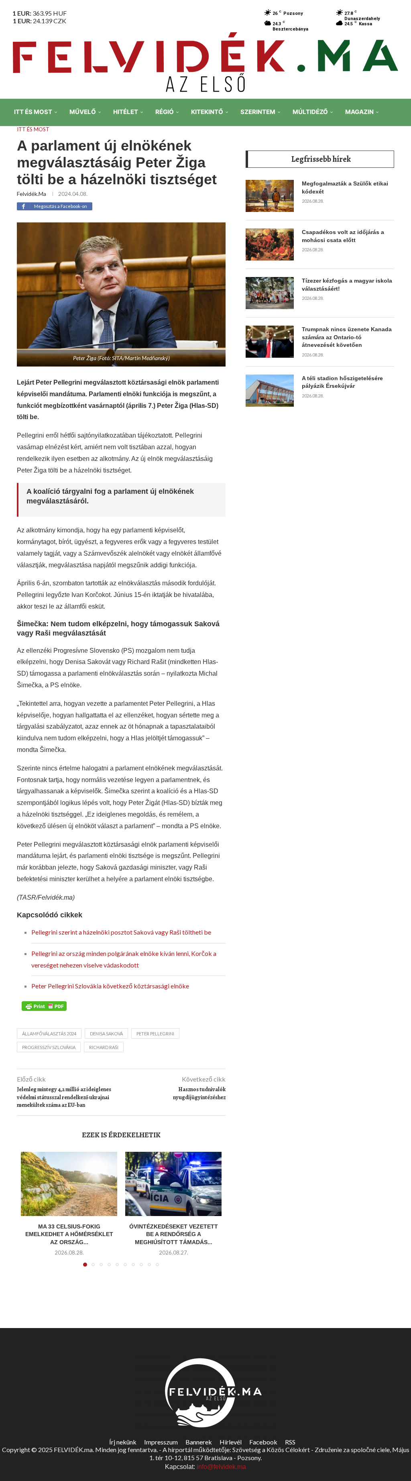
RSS (290, 1442)
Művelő (82, 112)
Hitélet (125, 112)
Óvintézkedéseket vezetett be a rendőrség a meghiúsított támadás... (173, 1234)
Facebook (263, 1442)
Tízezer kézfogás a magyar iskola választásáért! (347, 284)
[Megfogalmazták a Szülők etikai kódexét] (270, 196)
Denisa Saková (106, 1033)
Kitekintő (207, 112)
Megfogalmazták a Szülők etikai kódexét (345, 187)
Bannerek (198, 1442)
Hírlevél (231, 1442)
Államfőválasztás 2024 (49, 1033)
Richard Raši (103, 1047)
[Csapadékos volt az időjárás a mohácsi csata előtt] (270, 244)
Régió (164, 112)
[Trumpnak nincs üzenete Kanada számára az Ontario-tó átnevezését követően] (270, 342)
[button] (32, 1214)
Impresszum (161, 1442)
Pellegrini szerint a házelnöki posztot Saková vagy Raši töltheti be (121, 932)
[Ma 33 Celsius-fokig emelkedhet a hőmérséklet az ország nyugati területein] (69, 1184)
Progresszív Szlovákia (48, 1047)
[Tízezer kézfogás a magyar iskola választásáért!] (270, 293)
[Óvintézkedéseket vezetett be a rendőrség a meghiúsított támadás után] (173, 1184)
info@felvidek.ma (221, 1466)
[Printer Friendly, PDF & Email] (44, 1005)
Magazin (359, 112)
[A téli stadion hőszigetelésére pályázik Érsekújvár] (270, 391)
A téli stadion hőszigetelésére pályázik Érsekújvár (342, 382)
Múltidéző (310, 112)
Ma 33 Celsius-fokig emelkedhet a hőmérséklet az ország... (69, 1234)
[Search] (399, 168)
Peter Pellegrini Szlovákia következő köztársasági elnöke (110, 986)
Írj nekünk (122, 1442)
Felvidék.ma (31, 193)
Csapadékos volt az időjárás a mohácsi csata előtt (343, 236)
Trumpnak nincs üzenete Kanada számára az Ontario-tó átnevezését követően (347, 337)
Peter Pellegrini (155, 1033)
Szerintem (257, 112)
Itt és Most (33, 112)
